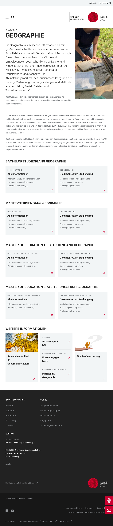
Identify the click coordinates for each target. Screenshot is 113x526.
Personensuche (47, 415)
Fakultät (10, 405)
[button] (22, 399)
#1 (40, 520)
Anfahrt (8, 464)
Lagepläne (45, 420)
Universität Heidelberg (98, 3)
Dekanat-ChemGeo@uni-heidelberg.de (20, 443)
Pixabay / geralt (64, 521)
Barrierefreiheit (102, 508)
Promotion (11, 415)
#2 (56, 520)
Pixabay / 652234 (49, 521)
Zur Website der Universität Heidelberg (20, 483)
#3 (71, 520)
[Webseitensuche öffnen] (14, 17)
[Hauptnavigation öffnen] (8, 17)
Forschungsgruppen (50, 410)
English (30, 498)
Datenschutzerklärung (74, 508)
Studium (10, 410)
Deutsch (22, 498)
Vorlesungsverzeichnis (51, 425)
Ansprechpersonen (49, 405)
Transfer (10, 425)
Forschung (11, 420)
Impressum (89, 508)
